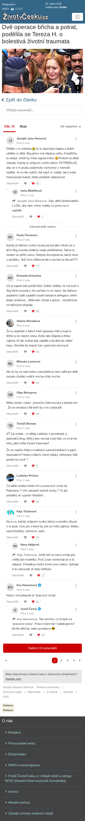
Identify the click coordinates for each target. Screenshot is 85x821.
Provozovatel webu (21, 743)
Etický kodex (17, 754)
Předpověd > (9, 4)
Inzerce (13, 791)
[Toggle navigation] (77, 17)
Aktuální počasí (19, 802)
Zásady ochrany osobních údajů (30, 813)
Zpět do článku (20, 99)
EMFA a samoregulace (24, 765)
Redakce (14, 732)
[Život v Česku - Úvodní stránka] (25, 17)
